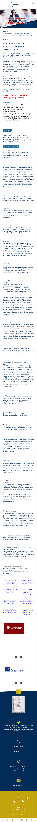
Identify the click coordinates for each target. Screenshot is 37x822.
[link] (2, 820)
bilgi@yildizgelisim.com (18, 785)
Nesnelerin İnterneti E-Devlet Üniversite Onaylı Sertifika (10, 582)
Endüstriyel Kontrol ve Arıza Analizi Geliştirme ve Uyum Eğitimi (27, 582)
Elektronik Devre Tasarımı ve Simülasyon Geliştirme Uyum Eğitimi (10, 610)
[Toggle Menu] (33, 4)
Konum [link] (15, 820)
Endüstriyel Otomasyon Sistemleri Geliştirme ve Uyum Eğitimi (27, 601)
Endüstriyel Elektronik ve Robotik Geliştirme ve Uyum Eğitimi (10, 591)
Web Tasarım (21, 814)
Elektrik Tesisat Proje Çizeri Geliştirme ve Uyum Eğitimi (10, 601)
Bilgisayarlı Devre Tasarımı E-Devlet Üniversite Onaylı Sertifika (27, 591)
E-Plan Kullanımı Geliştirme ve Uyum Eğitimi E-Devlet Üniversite (27, 611)
